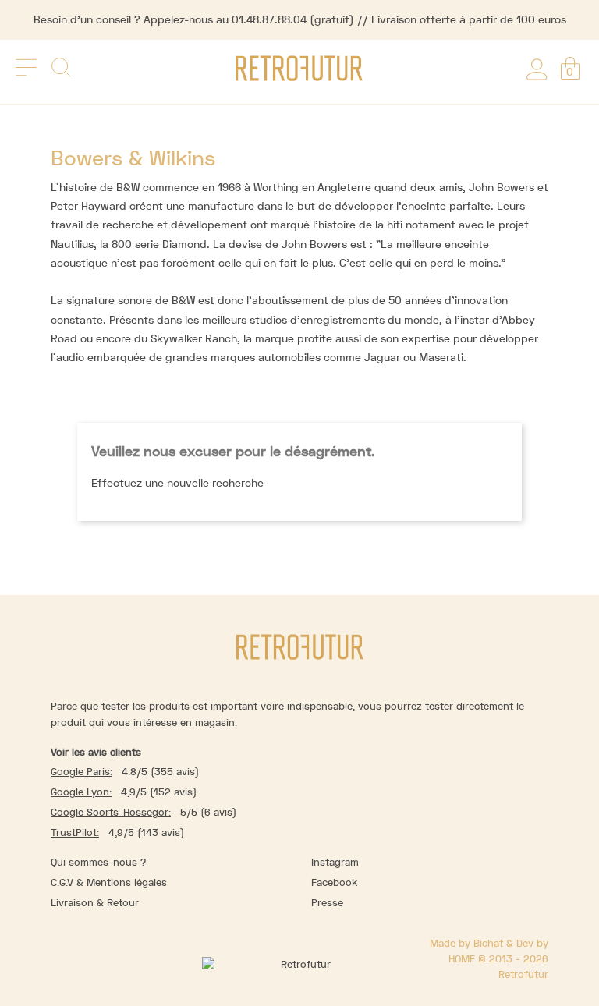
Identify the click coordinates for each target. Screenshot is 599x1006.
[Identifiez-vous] (537, 67)
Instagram (335, 862)
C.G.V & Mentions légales (109, 882)
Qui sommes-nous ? (98, 862)
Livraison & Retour (95, 902)
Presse (327, 902)
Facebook (334, 882)
